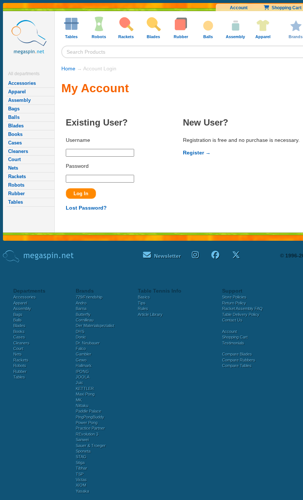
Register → (197, 153)
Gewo (81, 360)
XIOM (81, 485)
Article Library (150, 314)
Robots (16, 185)
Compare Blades (237, 354)
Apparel (17, 91)
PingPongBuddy (90, 417)
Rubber (16, 193)
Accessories (22, 83)
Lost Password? (86, 208)
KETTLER (85, 388)
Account (239, 7)
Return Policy (234, 303)
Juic (79, 382)
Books (15, 134)
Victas (81, 479)
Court (14, 159)
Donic (81, 337)
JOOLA (82, 377)
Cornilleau (84, 320)
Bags (14, 108)
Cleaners (18, 151)
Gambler (83, 354)
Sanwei (82, 439)
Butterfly (83, 314)
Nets (13, 168)
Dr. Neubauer (88, 343)
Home (68, 68)
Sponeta (83, 451)
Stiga (80, 462)
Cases (15, 143)
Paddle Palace (88, 411)
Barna (81, 308)
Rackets (17, 176)
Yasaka (82, 491)
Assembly (19, 100)
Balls (14, 117)
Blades (16, 126)
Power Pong (87, 422)
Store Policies (234, 297)
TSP (80, 474)
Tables (15, 202)
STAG (81, 456)
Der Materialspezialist (95, 325)
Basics (144, 297)
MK (79, 400)
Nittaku (82, 405)
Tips (142, 303)
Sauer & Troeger (91, 445)
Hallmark (84, 365)
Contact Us (232, 320)
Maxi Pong (85, 394)
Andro (81, 303)
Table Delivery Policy (240, 314)
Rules (143, 308)
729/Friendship (89, 297)
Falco (81, 348)
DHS (80, 331)
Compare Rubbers (238, 360)
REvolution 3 (87, 434)
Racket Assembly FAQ (242, 308)
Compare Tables (237, 365)
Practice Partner (90, 428)
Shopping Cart (235, 337)
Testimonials (233, 343)
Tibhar (81, 468)
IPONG (82, 371)
